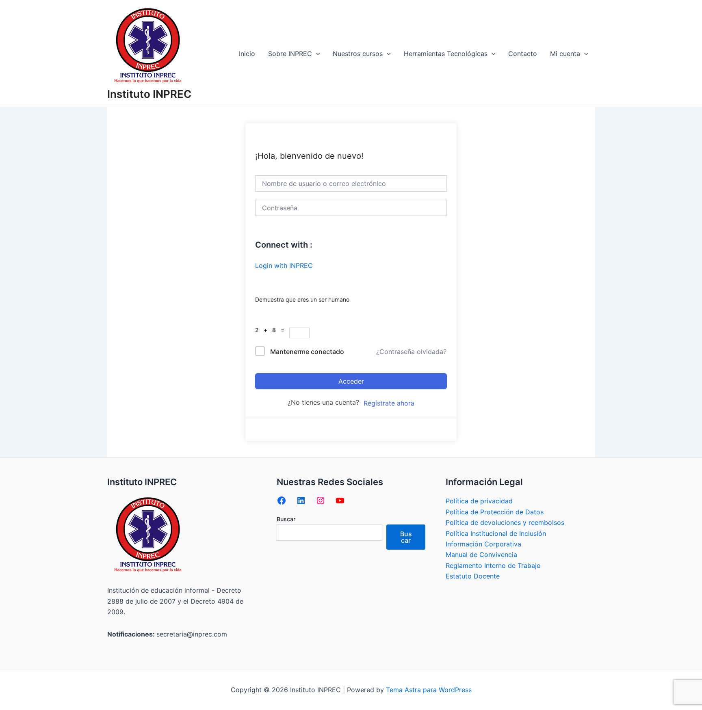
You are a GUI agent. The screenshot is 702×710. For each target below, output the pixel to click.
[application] (316, 53)
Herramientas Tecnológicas (446, 54)
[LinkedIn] (301, 500)
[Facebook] (281, 500)
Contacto (522, 54)
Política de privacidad (479, 501)
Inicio (247, 54)
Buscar (286, 519)
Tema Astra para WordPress (429, 690)
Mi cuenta (565, 54)
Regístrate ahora (389, 403)
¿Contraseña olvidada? (411, 351)
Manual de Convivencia (481, 554)
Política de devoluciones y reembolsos (505, 522)
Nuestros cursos (358, 54)
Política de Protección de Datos (495, 512)
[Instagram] (320, 500)
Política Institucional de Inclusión (496, 533)
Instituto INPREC (149, 94)
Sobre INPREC (290, 54)
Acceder (351, 381)
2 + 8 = (272, 329)
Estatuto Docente (473, 576)
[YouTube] (340, 500)
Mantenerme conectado (307, 351)
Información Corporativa (483, 544)
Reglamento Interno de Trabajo (493, 565)
